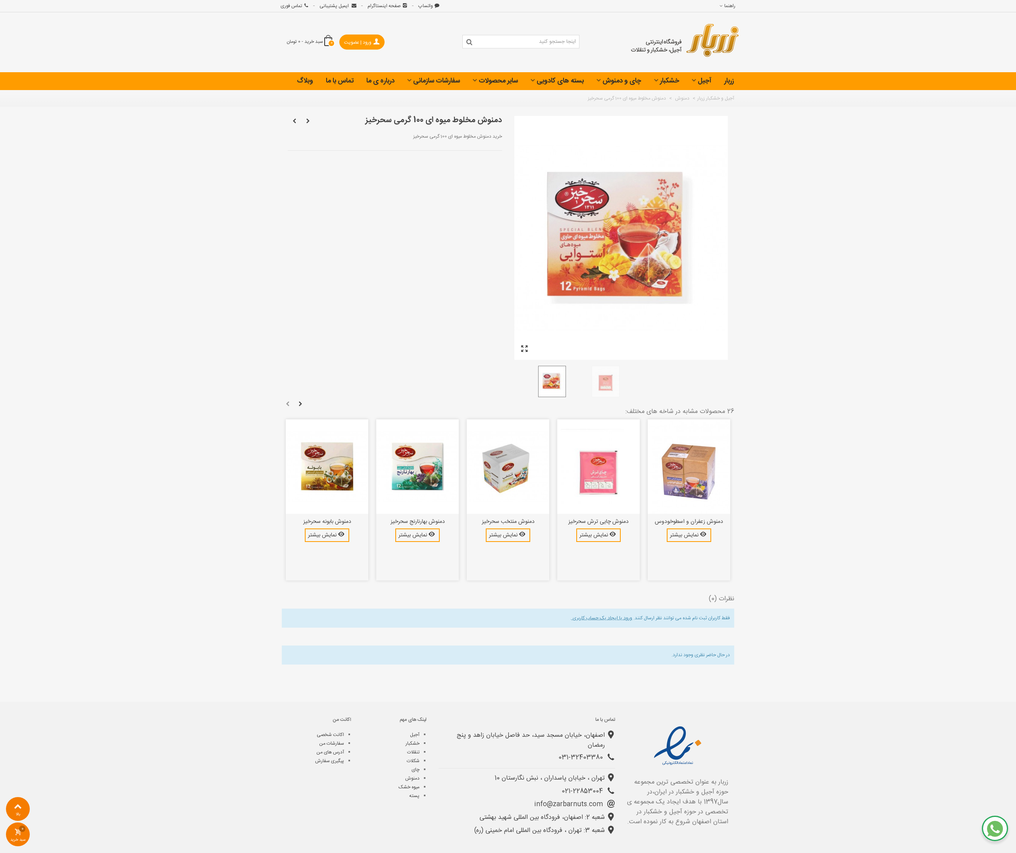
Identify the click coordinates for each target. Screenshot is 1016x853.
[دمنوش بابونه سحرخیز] (327, 466)
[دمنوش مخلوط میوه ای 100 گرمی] (524, 349)
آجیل (705, 80)
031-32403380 (581, 757)
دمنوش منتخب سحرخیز (508, 522)
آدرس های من (330, 752)
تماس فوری (291, 6)
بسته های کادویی (560, 80)
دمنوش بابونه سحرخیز (327, 522)
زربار (729, 80)
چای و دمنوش (621, 80)
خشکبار (669, 80)
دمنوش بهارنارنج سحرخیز (418, 522)
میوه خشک (408, 787)
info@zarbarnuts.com (569, 804)
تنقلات (413, 752)
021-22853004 (583, 791)
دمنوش (412, 778)
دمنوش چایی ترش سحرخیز (598, 522)
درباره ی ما (380, 80)
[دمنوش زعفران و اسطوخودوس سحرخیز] (689, 466)
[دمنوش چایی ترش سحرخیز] (598, 466)
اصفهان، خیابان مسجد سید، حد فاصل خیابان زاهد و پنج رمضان (531, 740)
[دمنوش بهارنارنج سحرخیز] (417, 466)
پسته (414, 796)
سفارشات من (331, 743)
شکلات (413, 761)
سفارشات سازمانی (436, 80)
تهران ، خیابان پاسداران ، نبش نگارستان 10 (550, 778)
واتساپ (425, 6)
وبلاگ (305, 80)
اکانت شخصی (330, 735)
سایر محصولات (498, 80)
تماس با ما (340, 80)
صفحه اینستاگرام (384, 6)
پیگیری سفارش (329, 761)
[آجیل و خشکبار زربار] (685, 42)
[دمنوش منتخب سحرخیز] (508, 466)
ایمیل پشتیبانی (334, 6)
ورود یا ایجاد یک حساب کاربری (602, 618)
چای (415, 770)
